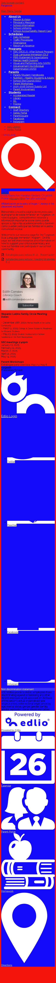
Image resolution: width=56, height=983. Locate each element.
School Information (23, 25)
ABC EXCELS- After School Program (33, 51)
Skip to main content (12, 2)
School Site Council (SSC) (27, 80)
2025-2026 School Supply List (30, 86)
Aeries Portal (20, 112)
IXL (15, 101)
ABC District (13, 126)
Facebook (18, 118)
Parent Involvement (24, 89)
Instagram (18, 121)
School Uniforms (22, 28)
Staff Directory (21, 110)
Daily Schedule (21, 37)
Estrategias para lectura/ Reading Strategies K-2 (30, 260)
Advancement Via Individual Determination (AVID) (28, 67)
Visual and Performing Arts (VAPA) (32, 63)
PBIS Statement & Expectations (30, 57)
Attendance (19, 42)
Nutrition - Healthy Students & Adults (33, 77)
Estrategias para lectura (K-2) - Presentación (30, 254)
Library (17, 98)
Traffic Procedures (23, 40)
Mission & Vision (22, 19)
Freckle (17, 104)
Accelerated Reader (24, 95)
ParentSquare (20, 115)
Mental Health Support (25, 60)
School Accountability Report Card (32, 31)
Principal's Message (24, 22)
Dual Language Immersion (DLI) (30, 54)
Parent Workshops (23, 83)
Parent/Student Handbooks (28, 75)
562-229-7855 (17, 198)
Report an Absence (23, 45)
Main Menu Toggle (11, 11)
